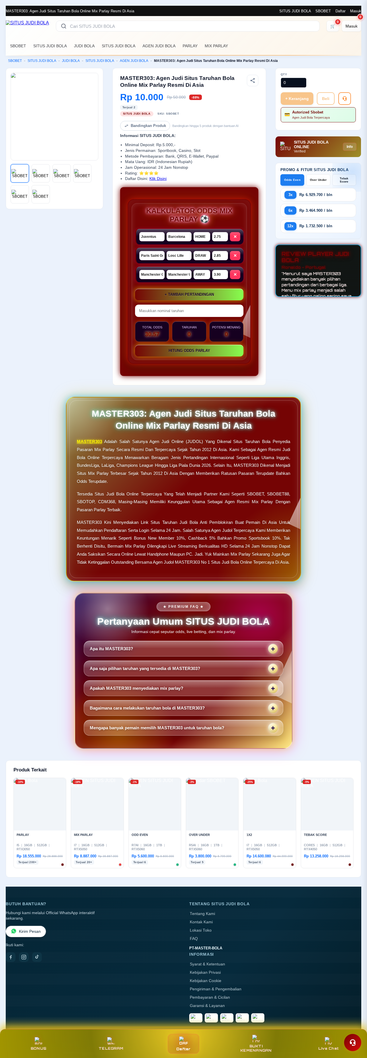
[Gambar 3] (61, 173)
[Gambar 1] (20, 173)
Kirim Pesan (30, 931)
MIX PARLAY (216, 46)
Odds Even (292, 179)
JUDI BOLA (84, 46)
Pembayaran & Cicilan (210, 997)
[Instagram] (24, 957)
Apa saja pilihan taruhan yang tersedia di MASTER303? (145, 668)
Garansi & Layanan (207, 1006)
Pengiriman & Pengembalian (215, 989)
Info (350, 147)
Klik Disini (158, 179)
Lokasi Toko (201, 930)
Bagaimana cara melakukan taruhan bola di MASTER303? (147, 708)
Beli (325, 98)
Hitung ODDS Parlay (189, 350)
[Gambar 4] (82, 173)
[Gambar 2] (41, 173)
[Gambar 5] (20, 194)
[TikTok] (37, 957)
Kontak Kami (201, 922)
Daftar (340, 11)
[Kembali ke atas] (354, 1028)
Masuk (355, 11)
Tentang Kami (202, 914)
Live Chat (328, 1048)
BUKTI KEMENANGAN (256, 1048)
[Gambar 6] (41, 194)
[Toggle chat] (352, 1042)
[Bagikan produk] (252, 80)
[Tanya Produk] (344, 98)
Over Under (318, 179)
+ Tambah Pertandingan (189, 294)
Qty (284, 74)
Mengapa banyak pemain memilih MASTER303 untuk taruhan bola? (157, 727)
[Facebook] (10, 957)
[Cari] (64, 26)
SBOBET (323, 11)
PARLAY (190, 46)
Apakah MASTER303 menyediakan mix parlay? (136, 688)
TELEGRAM (111, 1048)
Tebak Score (344, 180)
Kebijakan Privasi (205, 972)
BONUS (38, 1048)
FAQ (194, 938)
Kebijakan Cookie (205, 981)
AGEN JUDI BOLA (158, 46)
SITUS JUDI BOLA (295, 11)
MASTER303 (89, 441)
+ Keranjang (297, 98)
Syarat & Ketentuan (207, 964)
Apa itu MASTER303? (111, 648)
